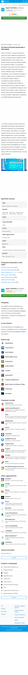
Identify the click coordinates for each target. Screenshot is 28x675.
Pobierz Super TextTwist (7, 275)
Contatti (3, 608)
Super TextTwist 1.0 (6, 553)
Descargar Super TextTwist (8, 267)
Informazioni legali (19, 617)
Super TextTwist (15, 8)
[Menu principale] (26, 1)
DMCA (16, 620)
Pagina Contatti (20, 331)
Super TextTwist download (8, 277)
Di (9, 10)
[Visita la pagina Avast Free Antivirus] (14, 14)
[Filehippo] (5, 1)
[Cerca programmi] (23, 1)
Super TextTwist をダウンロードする (10, 272)
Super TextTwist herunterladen (9, 270)
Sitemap (3, 614)
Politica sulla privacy (20, 614)
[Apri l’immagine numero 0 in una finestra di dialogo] (12, 165)
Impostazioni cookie (20, 623)
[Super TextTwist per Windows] (3, 9)
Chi (2, 606)
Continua (14, 557)
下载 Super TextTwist (6, 279)
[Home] (1, 5)
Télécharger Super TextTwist (8, 282)
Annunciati (4, 611)
